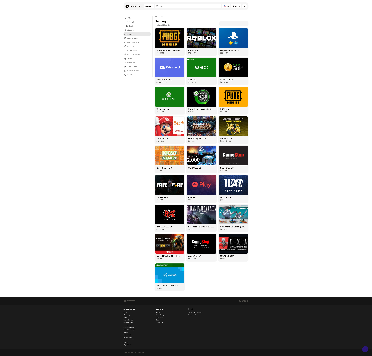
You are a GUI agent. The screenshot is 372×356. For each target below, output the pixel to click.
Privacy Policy (192, 315)
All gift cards (128, 345)
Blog (157, 320)
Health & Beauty (133, 50)
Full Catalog (160, 315)
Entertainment (132, 38)
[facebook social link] (240, 301)
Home (158, 312)
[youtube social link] (247, 301)
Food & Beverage (133, 54)
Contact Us (159, 322)
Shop (156, 16)
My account (160, 317)
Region (131, 26)
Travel (129, 59)
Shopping (130, 30)
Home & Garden (133, 71)
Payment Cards (133, 42)
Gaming (126, 317)
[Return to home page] (133, 6)
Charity (130, 75)
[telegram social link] (245, 301)
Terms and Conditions (195, 312)
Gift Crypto (131, 46)
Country (132, 22)
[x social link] (243, 301)
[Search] (157, 6)
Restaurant (131, 63)
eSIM (129, 18)
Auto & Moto (132, 67)
